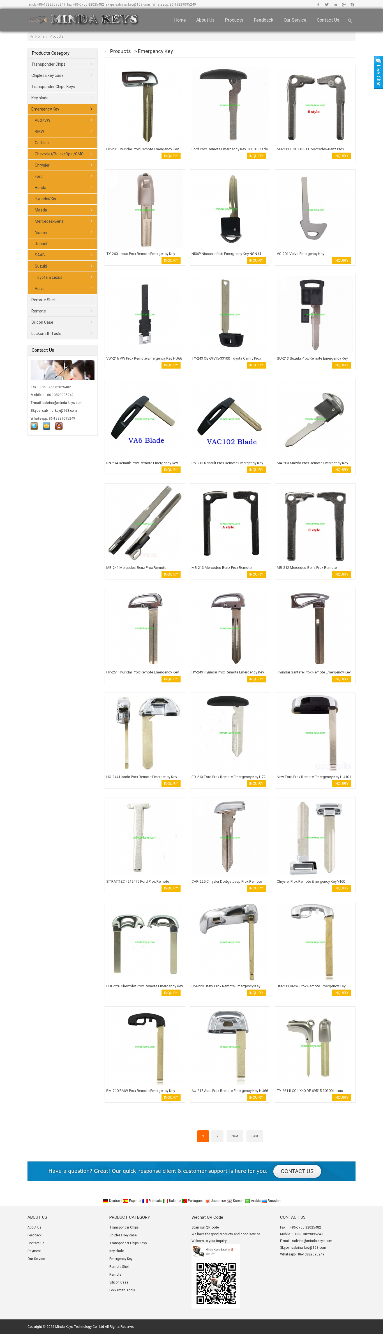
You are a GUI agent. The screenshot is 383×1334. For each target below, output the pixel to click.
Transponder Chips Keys (53, 86)
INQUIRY (171, 156)
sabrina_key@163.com (132, 4)
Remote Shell (43, 300)
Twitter (326, 4)
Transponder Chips (48, 64)
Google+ (343, 4)
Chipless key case (47, 75)
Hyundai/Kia (45, 199)
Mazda (41, 210)
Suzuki (41, 266)
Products (234, 20)
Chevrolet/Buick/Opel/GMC (59, 154)
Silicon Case (42, 322)
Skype (352, 4)
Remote (38, 311)
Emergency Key (155, 51)
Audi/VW (42, 120)
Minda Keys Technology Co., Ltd (79, 1327)
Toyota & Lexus (49, 277)
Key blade (40, 98)
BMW (39, 131)
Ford (39, 176)
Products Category (51, 53)
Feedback (263, 20)
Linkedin (335, 4)
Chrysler (42, 165)
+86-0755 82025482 (88, 4)
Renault (42, 244)
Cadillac (42, 143)
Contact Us (328, 20)
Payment (34, 1251)
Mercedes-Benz (49, 221)
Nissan (41, 232)
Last (255, 1136)
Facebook (318, 4)
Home (180, 20)
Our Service (295, 20)
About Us (205, 20)
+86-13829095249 (51, 4)
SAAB (40, 255)
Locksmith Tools (46, 333)
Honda (40, 187)
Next (235, 1136)
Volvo (40, 288)
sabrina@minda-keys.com (62, 403)
